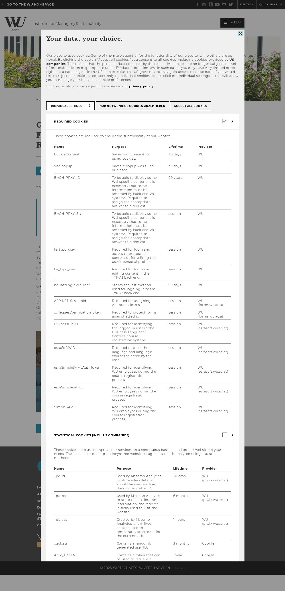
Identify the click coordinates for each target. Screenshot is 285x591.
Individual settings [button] (66, 106)
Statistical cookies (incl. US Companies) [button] (92, 435)
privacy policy (141, 86)
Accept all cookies (190, 106)
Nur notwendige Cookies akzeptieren (132, 106)
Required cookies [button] (71, 121)
